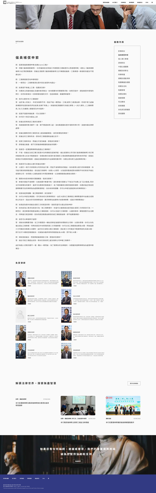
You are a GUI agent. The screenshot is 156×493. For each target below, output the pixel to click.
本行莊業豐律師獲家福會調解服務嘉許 (120, 422)
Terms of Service (37, 488)
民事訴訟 (121, 51)
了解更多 (29, 285)
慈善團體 (121, 105)
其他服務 (121, 113)
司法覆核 (121, 102)
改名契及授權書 (124, 109)
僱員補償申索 (123, 55)
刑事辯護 (121, 74)
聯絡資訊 (139, 2)
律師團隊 (131, 2)
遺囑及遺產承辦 (124, 78)
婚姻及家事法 (123, 70)
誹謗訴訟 (121, 63)
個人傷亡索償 (123, 59)
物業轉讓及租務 (124, 82)
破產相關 (121, 98)
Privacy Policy (28, 488)
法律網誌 (123, 2)
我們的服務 (106, 2)
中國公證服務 (123, 66)
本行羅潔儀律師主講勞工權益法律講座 (75, 422)
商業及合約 (122, 86)
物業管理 (121, 90)
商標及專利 (122, 94)
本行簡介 (114, 2)
